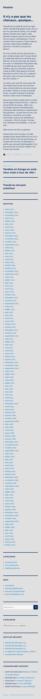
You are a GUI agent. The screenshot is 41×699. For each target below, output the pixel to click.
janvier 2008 (10, 439)
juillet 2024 (10, 250)
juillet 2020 (10, 374)
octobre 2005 (10, 518)
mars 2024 (9, 262)
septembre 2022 (12, 303)
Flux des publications (14, 588)
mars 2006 (9, 504)
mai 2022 (9, 315)
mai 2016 (9, 392)
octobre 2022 (10, 301)
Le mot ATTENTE (24, 683)
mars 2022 (9, 321)
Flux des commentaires (15, 591)
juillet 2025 (10, 221)
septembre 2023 (12, 274)
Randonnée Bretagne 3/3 (15, 643)
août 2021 (9, 339)
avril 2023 (9, 289)
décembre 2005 (11, 512)
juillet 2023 (10, 280)
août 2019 (9, 377)
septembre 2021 (12, 336)
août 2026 (9, 209)
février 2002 (10, 545)
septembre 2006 (12, 486)
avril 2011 (9, 401)
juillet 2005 (10, 527)
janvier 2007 (10, 474)
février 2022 (10, 324)
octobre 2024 (10, 242)
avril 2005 (9, 536)
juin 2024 (9, 253)
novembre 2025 (11, 215)
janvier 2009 (10, 415)
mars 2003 (9, 539)
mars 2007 (9, 468)
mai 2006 (9, 498)
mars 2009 (9, 409)
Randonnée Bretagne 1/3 (15, 648)
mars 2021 (9, 353)
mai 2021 (9, 348)
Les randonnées (12, 565)
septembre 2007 (12, 451)
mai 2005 (9, 533)
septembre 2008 (12, 421)
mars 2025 (9, 230)
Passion (8, 7)
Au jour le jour (28, 154)
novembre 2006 (12, 480)
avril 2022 (9, 318)
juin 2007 (9, 459)
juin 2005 (9, 530)
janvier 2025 (10, 233)
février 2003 (10, 542)
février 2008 (10, 436)
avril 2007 (9, 465)
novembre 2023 (11, 271)
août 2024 (9, 248)
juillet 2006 (10, 492)
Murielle (9, 154)
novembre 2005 (11, 515)
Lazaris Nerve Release (14, 654)
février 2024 (10, 265)
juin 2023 (9, 283)
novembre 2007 (11, 445)
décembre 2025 (11, 212)
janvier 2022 (10, 327)
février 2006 (10, 507)
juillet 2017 (9, 383)
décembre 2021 (11, 330)
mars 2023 (9, 292)
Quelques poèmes (12, 568)
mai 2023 (9, 286)
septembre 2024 (12, 245)
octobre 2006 (10, 483)
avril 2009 (9, 406)
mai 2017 (9, 386)
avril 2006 (9, 501)
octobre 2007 (10, 448)
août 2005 (9, 524)
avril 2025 (9, 227)
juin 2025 (9, 224)
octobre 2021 (10, 333)
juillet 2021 (9, 342)
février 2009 (10, 412)
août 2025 (9, 218)
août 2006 (9, 489)
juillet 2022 (10, 309)
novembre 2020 (11, 365)
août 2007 (9, 454)
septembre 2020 (12, 368)
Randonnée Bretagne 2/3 (15, 646)
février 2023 (10, 295)
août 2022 (9, 306)
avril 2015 (9, 398)
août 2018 (9, 380)
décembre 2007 (11, 442)
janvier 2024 (10, 268)
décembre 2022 (11, 298)
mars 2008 (9, 433)
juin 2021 (9, 345)
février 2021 (10, 356)
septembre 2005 (12, 521)
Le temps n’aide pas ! (26, 678)
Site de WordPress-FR (14, 594)
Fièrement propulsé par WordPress (22, 695)
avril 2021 (9, 351)
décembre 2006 (11, 477)
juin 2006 (9, 495)
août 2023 (9, 277)
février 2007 (10, 471)
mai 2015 (9, 395)
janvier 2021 (10, 359)
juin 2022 (9, 312)
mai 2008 (9, 427)
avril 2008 (9, 430)
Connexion (9, 585)
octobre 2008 (10, 418)
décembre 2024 (11, 236)
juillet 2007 (10, 457)
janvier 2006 (10, 510)
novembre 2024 (11, 239)
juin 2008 (9, 424)
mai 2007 (9, 462)
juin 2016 (9, 389)
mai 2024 (9, 256)
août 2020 (9, 371)
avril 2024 (9, 259)
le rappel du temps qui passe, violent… (21, 651)
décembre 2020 (11, 362)
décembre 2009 (11, 404)
